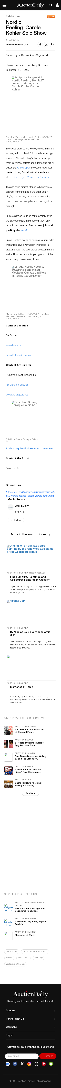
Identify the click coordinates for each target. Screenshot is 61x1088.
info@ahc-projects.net (17, 385)
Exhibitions (13, 16)
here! (24, 230)
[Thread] (36, 1064)
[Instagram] (29, 1064)
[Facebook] (15, 1064)
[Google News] (8, 1064)
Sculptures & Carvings (15, 964)
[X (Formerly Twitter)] (22, 1064)
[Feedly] (51, 1064)
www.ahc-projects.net (17, 395)
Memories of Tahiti (21, 687)
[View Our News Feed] (51, 16)
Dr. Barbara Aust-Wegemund (35, 951)
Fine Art (9, 958)
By (7, 40)
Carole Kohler (11, 951)
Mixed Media (23, 958)
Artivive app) (23, 168)
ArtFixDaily (22, 506)
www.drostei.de (13, 345)
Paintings (39, 958)
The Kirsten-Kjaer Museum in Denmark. (28, 177)
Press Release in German (19, 355)
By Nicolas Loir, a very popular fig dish (30, 633)
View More (30, 793)
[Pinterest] (44, 1064)
